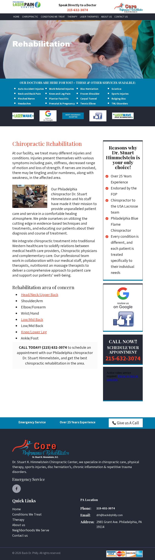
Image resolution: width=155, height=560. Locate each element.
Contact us (121, 16)
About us (106, 16)
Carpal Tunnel (88, 98)
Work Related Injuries (61, 88)
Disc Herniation (89, 88)
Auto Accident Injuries (31, 88)
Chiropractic (30, 16)
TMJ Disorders (120, 103)
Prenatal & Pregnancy (62, 103)
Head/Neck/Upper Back (39, 294)
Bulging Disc (119, 98)
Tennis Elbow (88, 103)
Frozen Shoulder (89, 93)
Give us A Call (128, 422)
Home (16, 16)
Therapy (72, 16)
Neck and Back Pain (29, 93)
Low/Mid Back (32, 319)
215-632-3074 (77, 10)
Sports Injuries (120, 93)
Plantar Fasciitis (58, 98)
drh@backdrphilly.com (109, 515)
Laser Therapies (89, 16)
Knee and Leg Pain (60, 93)
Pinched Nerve (26, 98)
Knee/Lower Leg (34, 331)
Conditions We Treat (53, 16)
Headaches (24, 103)
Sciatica (116, 88)
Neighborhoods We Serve (30, 530)
